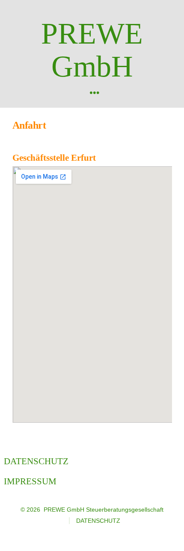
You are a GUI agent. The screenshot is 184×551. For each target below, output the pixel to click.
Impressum (30, 481)
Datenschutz (36, 461)
